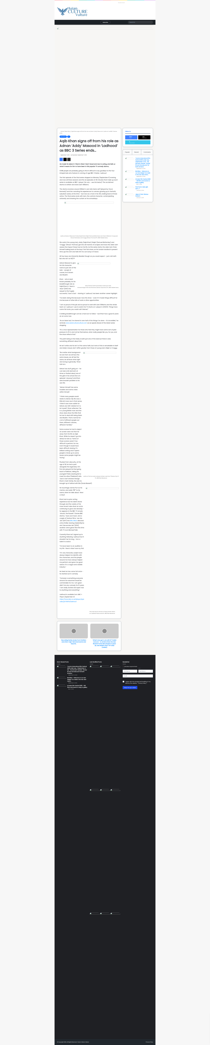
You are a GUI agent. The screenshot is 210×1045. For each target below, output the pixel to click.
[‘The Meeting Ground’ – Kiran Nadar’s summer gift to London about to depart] (115, 727)
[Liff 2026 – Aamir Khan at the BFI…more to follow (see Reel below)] (95, 916)
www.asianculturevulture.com (76, 323)
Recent (136, 152)
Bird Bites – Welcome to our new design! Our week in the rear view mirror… (142, 172)
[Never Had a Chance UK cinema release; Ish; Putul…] (95, 850)
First (124, 668)
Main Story (67, 131)
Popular (127, 152)
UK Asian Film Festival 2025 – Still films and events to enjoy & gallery (142, 180)
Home (62, 131)
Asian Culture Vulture (83, 1042)
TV (68, 136)
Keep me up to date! (130, 687)
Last (139, 668)
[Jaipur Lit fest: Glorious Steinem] (129, 196)
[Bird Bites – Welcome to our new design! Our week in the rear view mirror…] (129, 173)
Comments (147, 152)
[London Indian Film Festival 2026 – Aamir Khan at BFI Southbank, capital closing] (115, 974)
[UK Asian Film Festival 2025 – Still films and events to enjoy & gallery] (129, 181)
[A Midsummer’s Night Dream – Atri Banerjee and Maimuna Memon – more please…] (105, 915)
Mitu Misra (73, 521)
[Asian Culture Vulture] (72, 12)
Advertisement (121, 2)
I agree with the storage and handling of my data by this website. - (138, 682)
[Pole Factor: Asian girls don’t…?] (129, 189)
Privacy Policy (142, 683)
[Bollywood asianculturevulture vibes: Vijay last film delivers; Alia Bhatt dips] (105, 792)
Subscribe (105, 22)
